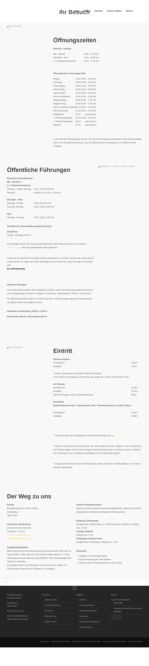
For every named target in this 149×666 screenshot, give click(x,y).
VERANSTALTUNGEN (26, 2)
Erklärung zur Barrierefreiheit (115, 641)
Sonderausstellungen (88, 611)
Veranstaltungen (14, 247)
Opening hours (51, 600)
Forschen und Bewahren (89, 622)
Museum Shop (51, 622)
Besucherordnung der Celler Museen (95, 559)
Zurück (5, 582)
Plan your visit (50, 616)
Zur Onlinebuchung (16, 269)
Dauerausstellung (86, 605)
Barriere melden (135, 641)
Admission (49, 611)
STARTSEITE (43, 2)
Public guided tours (53, 605)
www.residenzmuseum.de (18, 538)
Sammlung (83, 616)
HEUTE (12, 2)
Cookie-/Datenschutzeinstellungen (86, 641)
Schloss (82, 600)
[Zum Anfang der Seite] (74, 588)
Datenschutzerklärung (61, 641)
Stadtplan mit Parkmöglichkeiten (93, 556)
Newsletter (118, 603)
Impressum (44, 641)
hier (113, 435)
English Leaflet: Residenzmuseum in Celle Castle (100, 563)
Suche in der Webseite (120, 600)
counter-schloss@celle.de (18, 535)
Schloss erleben (86, 627)
